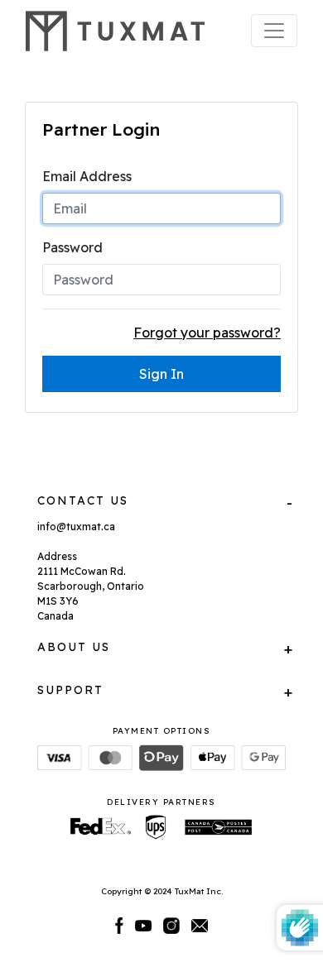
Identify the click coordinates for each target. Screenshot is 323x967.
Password (72, 247)
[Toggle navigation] (274, 30)
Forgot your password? (207, 332)
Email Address (87, 176)
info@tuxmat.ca (76, 526)
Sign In (161, 374)
